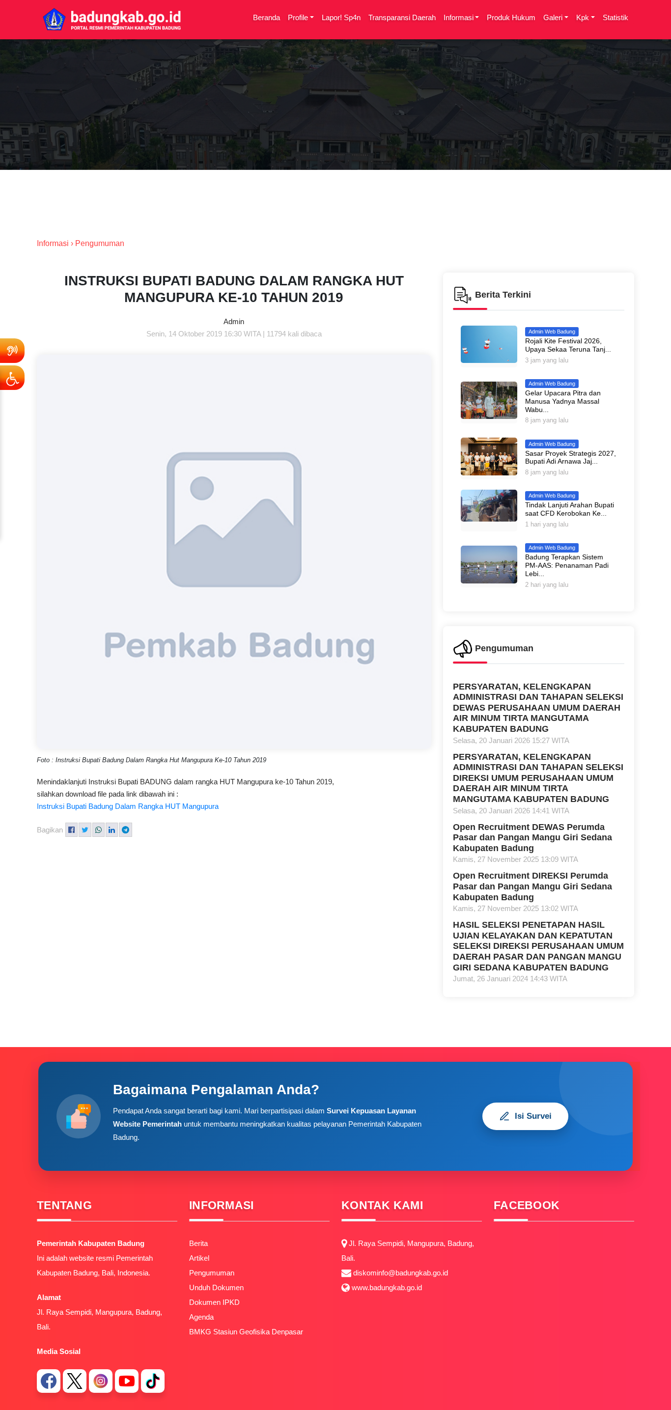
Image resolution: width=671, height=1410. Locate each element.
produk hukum (511, 17)
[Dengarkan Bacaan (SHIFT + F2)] (12, 350)
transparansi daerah (402, 17)
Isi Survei (533, 1116)
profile (298, 17)
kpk (582, 17)
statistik (615, 17)
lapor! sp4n (341, 17)
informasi (459, 17)
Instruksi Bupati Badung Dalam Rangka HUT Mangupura (128, 806)
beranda (266, 17)
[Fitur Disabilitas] (12, 377)
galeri (552, 17)
